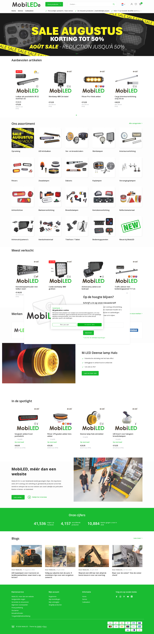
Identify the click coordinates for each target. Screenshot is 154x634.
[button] (57, 308)
